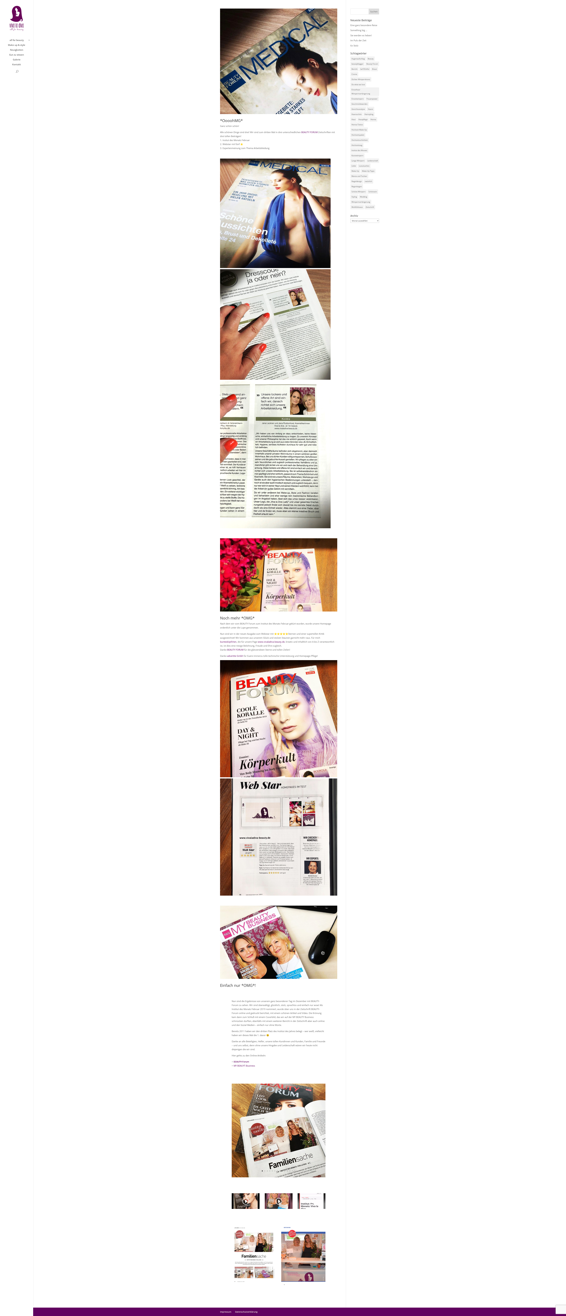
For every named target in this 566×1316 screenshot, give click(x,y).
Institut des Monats (359, 150)
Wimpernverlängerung (361, 202)
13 (292, 1170)
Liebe (354, 166)
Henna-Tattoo (357, 124)
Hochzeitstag (357, 145)
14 (294, 1170)
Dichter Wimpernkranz (361, 79)
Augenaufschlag (358, 58)
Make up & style (16, 45)
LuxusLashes (364, 166)
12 (289, 1170)
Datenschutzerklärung (246, 1311)
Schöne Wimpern (359, 191)
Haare (370, 109)
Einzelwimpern (358, 99)
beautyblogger (357, 64)
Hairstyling (369, 114)
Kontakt (16, 64)
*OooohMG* (231, 120)
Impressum (225, 1311)
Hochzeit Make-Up (359, 129)
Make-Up (355, 171)
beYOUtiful (364, 69)
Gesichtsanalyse (358, 109)
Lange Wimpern (358, 160)
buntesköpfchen (228, 641)
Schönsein (372, 191)
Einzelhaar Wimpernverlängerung (361, 91)
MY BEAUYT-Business (244, 1065)
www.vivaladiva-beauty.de (271, 641)
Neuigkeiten (16, 50)
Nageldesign (357, 181)
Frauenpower (372, 99)
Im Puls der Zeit (358, 40)
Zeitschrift (370, 207)
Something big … (358, 30)
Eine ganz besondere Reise (363, 25)
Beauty (371, 58)
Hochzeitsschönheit (360, 140)
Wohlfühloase (357, 207)
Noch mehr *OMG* (237, 618)
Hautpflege (363, 119)
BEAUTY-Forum (241, 1061)
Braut (374, 69)
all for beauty (17, 40)
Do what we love (358, 84)
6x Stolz (354, 45)
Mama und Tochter (359, 176)
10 (284, 1170)
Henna (373, 119)
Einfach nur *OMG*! (238, 985)
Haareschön (357, 114)
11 (287, 1170)
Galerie (16, 59)
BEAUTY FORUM (309, 132)
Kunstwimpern (357, 155)
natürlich (368, 181)
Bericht (354, 69)
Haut (354, 119)
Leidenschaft (372, 160)
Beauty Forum (372, 64)
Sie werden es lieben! (361, 35)
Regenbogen (357, 186)
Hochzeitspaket (358, 135)
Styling (354, 197)
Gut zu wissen (16, 55)
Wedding (363, 197)
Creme (354, 74)
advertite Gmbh (235, 655)
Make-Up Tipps (368, 171)
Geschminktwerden (359, 104)
